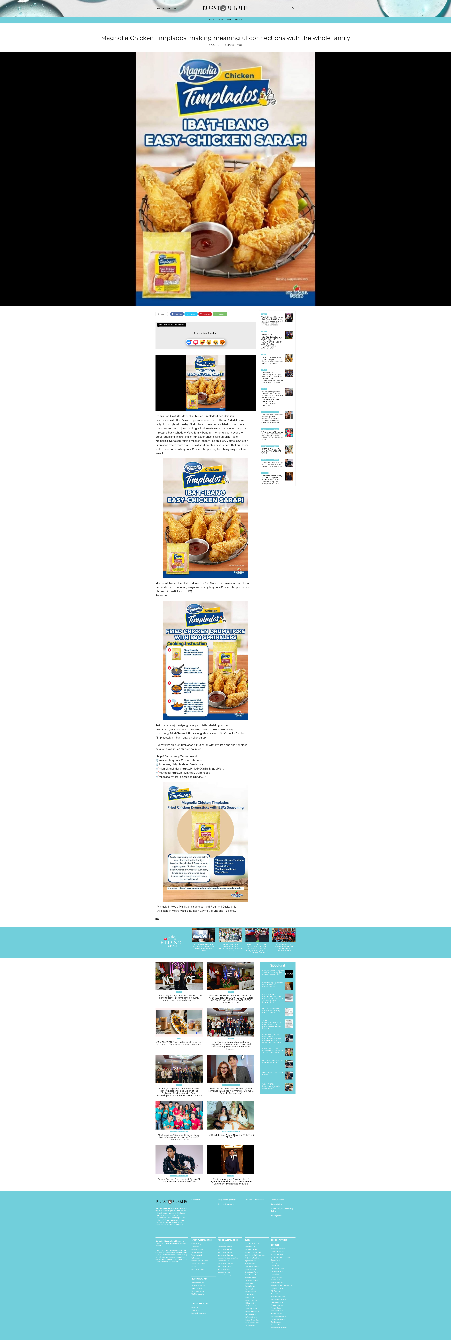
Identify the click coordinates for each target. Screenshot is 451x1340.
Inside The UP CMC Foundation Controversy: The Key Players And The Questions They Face (271, 1038)
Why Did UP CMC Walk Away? (272, 1073)
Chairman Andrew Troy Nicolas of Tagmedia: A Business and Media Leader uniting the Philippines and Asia (271, 480)
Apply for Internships (226, 1204)
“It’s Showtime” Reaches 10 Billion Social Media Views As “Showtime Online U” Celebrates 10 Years (272, 436)
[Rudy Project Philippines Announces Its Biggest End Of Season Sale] (289, 974)
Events (264, 314)
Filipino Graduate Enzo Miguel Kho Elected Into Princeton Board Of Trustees (203, 947)
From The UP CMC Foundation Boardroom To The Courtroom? (273, 1051)
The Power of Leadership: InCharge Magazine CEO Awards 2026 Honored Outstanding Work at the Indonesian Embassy (272, 377)
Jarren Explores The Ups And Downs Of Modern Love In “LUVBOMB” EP (272, 464)
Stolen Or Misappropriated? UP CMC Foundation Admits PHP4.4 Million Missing (272, 1024)
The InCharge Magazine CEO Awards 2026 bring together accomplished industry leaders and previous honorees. (272, 321)
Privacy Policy (276, 1204)
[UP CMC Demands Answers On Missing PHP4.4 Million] (289, 1012)
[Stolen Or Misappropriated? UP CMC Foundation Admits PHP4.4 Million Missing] (289, 1023)
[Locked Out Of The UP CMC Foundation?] (289, 1064)
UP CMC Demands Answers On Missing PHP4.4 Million (271, 1010)
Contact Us (195, 1200)
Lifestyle (265, 473)
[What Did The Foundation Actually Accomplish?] (289, 1087)
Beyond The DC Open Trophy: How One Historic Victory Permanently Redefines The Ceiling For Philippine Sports (257, 948)
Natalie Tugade (216, 45)
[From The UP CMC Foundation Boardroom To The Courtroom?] (289, 1052)
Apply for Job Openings (227, 1200)
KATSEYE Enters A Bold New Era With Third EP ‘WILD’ (271, 451)
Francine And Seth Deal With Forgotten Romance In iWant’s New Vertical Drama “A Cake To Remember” (272, 419)
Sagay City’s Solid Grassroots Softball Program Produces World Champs (230, 947)
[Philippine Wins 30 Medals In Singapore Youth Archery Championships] (283, 935)
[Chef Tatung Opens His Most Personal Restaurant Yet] (289, 986)
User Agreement (277, 1200)
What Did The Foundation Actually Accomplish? (271, 1086)
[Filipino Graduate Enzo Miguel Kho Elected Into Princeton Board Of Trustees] (203, 935)
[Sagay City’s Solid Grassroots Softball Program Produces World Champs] (230, 935)
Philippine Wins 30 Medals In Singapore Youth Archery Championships (284, 947)
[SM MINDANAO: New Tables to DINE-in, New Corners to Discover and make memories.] (289, 358)
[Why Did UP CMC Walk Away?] (289, 1076)
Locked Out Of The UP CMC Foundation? (272, 1061)
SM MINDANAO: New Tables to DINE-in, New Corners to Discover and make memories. (272, 360)
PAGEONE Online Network (270, 412)
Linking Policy (276, 1216)
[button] (292, 8)
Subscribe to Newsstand (254, 1200)
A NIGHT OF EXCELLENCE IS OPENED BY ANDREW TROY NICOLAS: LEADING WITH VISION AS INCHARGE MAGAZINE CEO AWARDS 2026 (271, 341)
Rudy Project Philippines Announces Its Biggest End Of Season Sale (273, 973)
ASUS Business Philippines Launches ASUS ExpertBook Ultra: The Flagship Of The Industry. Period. (273, 998)
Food (157, 919)
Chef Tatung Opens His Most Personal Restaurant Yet (272, 985)
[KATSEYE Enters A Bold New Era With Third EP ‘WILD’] (289, 449)
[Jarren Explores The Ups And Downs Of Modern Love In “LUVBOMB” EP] (289, 463)
